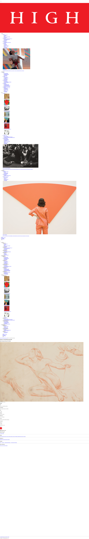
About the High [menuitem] (4, 252)
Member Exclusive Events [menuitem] (7, 87)
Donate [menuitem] (3, 176)
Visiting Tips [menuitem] (5, 37)
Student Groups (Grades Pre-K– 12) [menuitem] (8, 38)
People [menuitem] (5, 43)
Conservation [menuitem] (5, 140)
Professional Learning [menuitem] (6, 84)
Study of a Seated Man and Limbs (6, 339)
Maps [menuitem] (4, 36)
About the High (2, 436)
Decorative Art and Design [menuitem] (7, 293)
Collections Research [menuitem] (6, 322)
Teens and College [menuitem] (6, 82)
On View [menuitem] (4, 135)
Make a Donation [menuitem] (6, 177)
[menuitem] (45, 52)
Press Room (5, 436)
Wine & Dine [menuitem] (5, 79)
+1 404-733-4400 (2, 433)
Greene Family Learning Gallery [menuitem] (7, 266)
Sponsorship (4, 439)
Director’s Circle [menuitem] (6, 327)
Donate (6, 439)
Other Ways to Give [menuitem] (5, 174)
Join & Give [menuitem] (3, 170)
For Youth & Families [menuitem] (5, 264)
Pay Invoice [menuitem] (5, 40)
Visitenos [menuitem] (5, 35)
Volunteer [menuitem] (5, 329)
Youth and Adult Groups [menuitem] (7, 39)
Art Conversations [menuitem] (6, 77)
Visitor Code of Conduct (23, 436)
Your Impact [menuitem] (5, 332)
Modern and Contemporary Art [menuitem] (7, 311)
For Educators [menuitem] (4, 83)
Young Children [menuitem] (6, 81)
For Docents (12, 442)
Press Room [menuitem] (5, 44)
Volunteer (8, 439)
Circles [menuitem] (5, 172)
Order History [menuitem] (5, 143)
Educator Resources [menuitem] (6, 139)
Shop (0, 442)
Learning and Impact (10, 436)
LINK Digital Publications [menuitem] (7, 86)
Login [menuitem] (4, 178)
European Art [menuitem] (5, 299)
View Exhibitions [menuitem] (6, 136)
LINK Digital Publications (8, 442)
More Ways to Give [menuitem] (6, 330)
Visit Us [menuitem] (4, 34)
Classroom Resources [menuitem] (6, 269)
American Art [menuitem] (5, 105)
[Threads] (44, 535)
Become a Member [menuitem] (6, 90)
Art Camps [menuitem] (5, 80)
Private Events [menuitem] (4, 41)
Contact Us (14, 436)
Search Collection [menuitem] (6, 138)
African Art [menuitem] (5, 99)
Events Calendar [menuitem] (6, 73)
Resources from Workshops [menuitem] (7, 85)
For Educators (15, 442)
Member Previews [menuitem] (6, 273)
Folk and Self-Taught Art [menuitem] (7, 305)
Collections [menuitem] (4, 93)
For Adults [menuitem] (4, 76)
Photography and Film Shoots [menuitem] (7, 42)
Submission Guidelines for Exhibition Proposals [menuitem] (9, 137)
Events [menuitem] (3, 72)
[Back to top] (0, 426)
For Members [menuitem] (4, 271)
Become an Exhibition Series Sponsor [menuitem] (8, 319)
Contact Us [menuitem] (5, 254)
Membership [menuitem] (4, 325)
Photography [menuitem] (5, 317)
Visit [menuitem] (2, 33)
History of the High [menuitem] (6, 45)
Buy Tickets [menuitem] (5, 47)
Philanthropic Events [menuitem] (6, 74)
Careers (7, 436)
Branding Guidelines (17, 436)
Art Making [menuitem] (5, 78)
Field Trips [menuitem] (5, 268)
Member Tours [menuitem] (5, 88)
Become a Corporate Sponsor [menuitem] (7, 175)
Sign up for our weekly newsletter (3, 445)
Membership (1, 439)
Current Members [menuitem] (6, 89)
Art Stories (3, 442)
